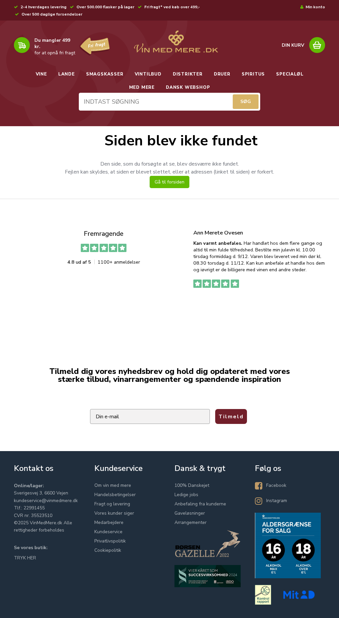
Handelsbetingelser (115, 494)
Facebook (276, 485)
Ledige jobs (186, 494)
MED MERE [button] (142, 87)
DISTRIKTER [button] (188, 74)
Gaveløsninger (189, 513)
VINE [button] (41, 74)
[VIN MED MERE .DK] (176, 41)
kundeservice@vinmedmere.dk (46, 500)
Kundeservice (108, 532)
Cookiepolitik (107, 550)
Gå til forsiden (169, 182)
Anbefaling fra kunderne (200, 504)
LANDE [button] (66, 74)
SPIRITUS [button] (253, 74)
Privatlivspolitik (110, 541)
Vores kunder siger (114, 513)
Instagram (276, 500)
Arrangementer (190, 522)
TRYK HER (25, 558)
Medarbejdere (108, 522)
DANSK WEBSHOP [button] (188, 87)
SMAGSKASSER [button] (104, 74)
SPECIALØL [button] (289, 74)
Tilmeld (231, 416)
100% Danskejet (191, 485)
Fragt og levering (112, 504)
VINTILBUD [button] (148, 74)
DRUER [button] (222, 74)
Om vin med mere (112, 485)
